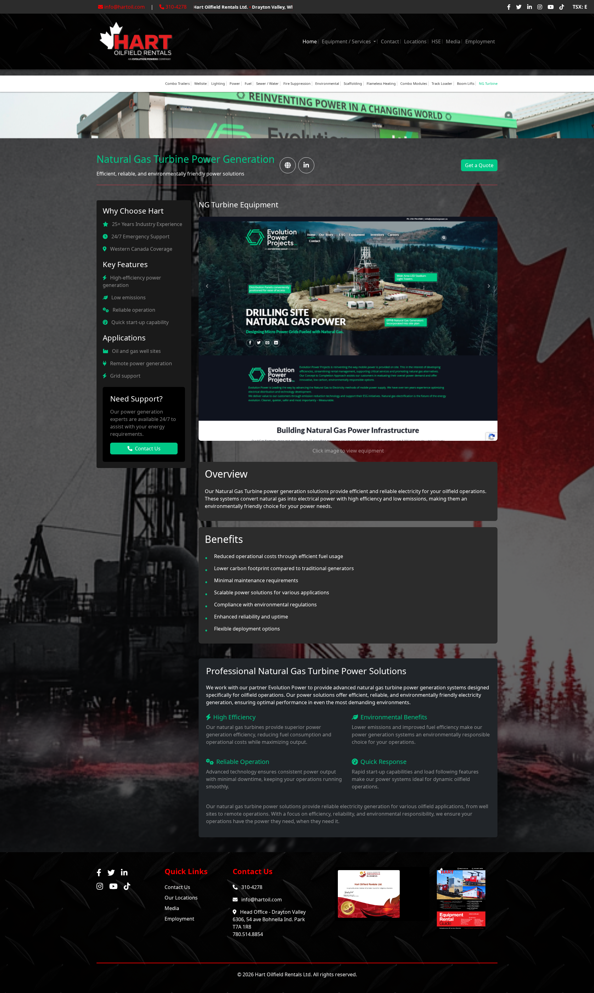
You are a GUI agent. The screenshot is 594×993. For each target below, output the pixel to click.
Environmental (327, 83)
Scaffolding (353, 83)
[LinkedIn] (529, 6)
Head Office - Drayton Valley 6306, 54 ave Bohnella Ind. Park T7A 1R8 (269, 919)
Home (310, 41)
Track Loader (442, 83)
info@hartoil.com (124, 6)
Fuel (248, 83)
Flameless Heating (381, 83)
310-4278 (176, 6)
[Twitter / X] (519, 6)
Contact (390, 41)
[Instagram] (539, 6)
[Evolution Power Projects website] (288, 165)
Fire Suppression (297, 83)
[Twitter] (111, 872)
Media (453, 41)
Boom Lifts (465, 83)
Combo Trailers (177, 83)
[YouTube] (550, 6)
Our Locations (181, 897)
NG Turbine (488, 83)
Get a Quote (479, 165)
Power (235, 83)
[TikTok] (561, 6)
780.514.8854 (248, 934)
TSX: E (580, 6)
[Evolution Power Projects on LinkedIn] (306, 165)
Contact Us (148, 448)
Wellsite (200, 83)
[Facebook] (509, 6)
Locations (415, 41)
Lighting (218, 83)
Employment (480, 41)
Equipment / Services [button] (347, 41)
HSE (436, 41)
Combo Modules (413, 83)
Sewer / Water (267, 83)
